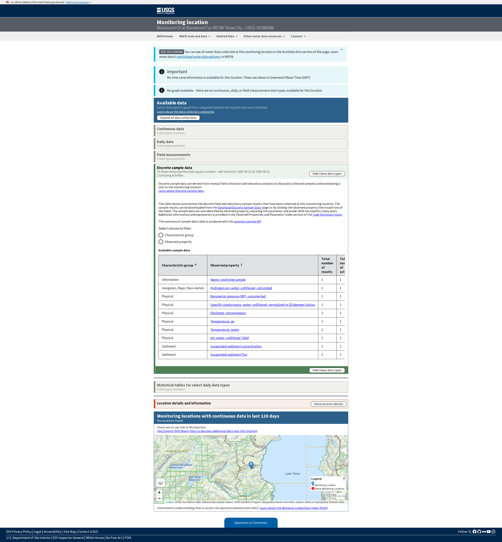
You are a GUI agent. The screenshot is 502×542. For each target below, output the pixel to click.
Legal (37, 531)
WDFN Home (165, 36)
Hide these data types (327, 173)
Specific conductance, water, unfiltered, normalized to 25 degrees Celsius (262, 305)
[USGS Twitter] (469, 533)
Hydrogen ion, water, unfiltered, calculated (241, 288)
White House (95, 538)
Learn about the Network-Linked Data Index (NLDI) (294, 508)
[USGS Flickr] (484, 533)
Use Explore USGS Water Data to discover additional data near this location (207, 431)
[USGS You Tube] (488, 533)
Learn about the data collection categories (185, 111)
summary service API (247, 221)
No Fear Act (114, 538)
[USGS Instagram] (493, 533)
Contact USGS (88, 531)
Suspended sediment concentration (236, 346)
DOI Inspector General (68, 538)
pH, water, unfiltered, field (229, 338)
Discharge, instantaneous (228, 313)
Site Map (69, 531)
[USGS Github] (479, 533)
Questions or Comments (251, 523)
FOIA (128, 538)
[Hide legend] (344, 478)
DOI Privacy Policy (19, 531)
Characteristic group (179, 235)
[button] (251, 465)
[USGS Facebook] (474, 533)
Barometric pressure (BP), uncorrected (238, 296)
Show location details (328, 404)
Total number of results (327, 265)
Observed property (178, 242)
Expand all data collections (178, 118)
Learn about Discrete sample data (181, 191)
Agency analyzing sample (228, 279)
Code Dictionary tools (327, 214)
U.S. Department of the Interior (28, 538)
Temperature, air (222, 321)
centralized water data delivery (198, 57)
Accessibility (52, 531)
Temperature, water (224, 330)
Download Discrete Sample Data (240, 207)
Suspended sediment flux (228, 354)
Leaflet (169, 502)
